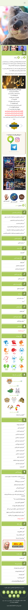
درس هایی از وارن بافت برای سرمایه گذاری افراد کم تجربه (14, 495)
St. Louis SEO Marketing (19, 499)
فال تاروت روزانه (20, 424)
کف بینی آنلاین (21, 279)
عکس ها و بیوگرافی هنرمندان (18, 581)
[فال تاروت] (20, 162)
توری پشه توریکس (20, 488)
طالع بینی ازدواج (20, 288)
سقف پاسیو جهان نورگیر (19, 484)
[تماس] (7, 592)
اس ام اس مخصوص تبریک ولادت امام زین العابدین (13, 233)
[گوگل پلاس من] (18, 596)
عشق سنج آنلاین (20, 321)
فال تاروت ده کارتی (20, 454)
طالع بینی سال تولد (20, 415)
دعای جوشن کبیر (20, 298)
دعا (23, 301)
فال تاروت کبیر (21, 428)
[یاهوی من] (24, 592)
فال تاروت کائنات (20, 431)
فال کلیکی (22, 311)
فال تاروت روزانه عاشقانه (18, 460)
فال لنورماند (21, 574)
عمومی (16, 205)
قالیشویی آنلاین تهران (19, 502)
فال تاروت (22, 467)
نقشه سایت (9, 605)
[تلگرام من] (20, 592)
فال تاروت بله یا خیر (20, 463)
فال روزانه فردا (21, 578)
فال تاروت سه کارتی (19, 437)
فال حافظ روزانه (20, 531)
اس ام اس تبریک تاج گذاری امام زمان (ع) (15, 226)
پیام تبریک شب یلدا (20, 538)
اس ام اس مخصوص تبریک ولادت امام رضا (15, 230)
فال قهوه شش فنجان (19, 269)
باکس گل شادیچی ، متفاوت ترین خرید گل (15, 509)
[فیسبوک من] (16, 592)
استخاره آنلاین (21, 243)
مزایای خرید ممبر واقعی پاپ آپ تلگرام (16, 515)
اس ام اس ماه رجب (20, 223)
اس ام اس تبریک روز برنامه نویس (17, 220)
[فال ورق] (8, 185)
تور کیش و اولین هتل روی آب (18, 505)
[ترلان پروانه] (14, 48)
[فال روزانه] (8, 162)
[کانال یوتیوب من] (14, 596)
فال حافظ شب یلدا (20, 535)
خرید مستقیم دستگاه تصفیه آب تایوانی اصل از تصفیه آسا (15, 477)
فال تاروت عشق (20, 457)
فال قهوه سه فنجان (20, 266)
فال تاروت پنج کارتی (20, 444)
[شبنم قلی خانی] (6, 48)
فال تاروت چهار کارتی (19, 441)
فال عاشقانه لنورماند (19, 571)
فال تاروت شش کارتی (19, 447)
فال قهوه (22, 262)
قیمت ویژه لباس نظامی (19, 491)
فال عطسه (22, 558)
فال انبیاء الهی (14, 31)
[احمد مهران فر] (22, 48)
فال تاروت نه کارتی (20, 450)
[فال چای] (20, 185)
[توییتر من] (3, 592)
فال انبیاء (18, 53)
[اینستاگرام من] (12, 592)
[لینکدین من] (10, 596)
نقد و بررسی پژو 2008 (19, 481)
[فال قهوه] (20, 174)
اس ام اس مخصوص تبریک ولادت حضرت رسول (14, 217)
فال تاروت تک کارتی (20, 434)
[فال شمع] (8, 174)
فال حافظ (22, 528)
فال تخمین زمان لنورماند (19, 568)
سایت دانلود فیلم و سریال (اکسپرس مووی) (15, 512)
